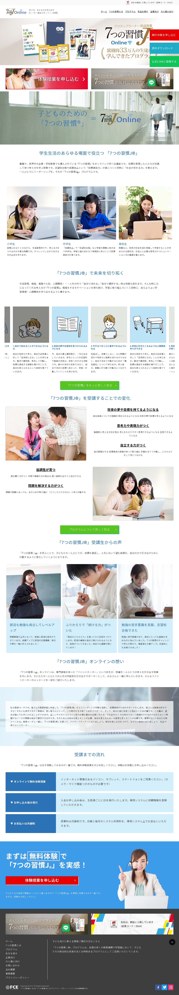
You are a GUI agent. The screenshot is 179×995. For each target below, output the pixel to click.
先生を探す (143, 12)
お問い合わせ (13, 965)
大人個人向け (167, 12)
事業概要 (10, 973)
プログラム (130, 12)
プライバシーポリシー (17, 977)
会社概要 (10, 969)
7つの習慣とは (116, 12)
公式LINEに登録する (164, 61)
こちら (96, 941)
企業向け (154, 12)
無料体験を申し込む (164, 35)
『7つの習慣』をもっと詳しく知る (89, 385)
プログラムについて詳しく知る (89, 529)
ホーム (104, 12)
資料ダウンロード (162, 48)
